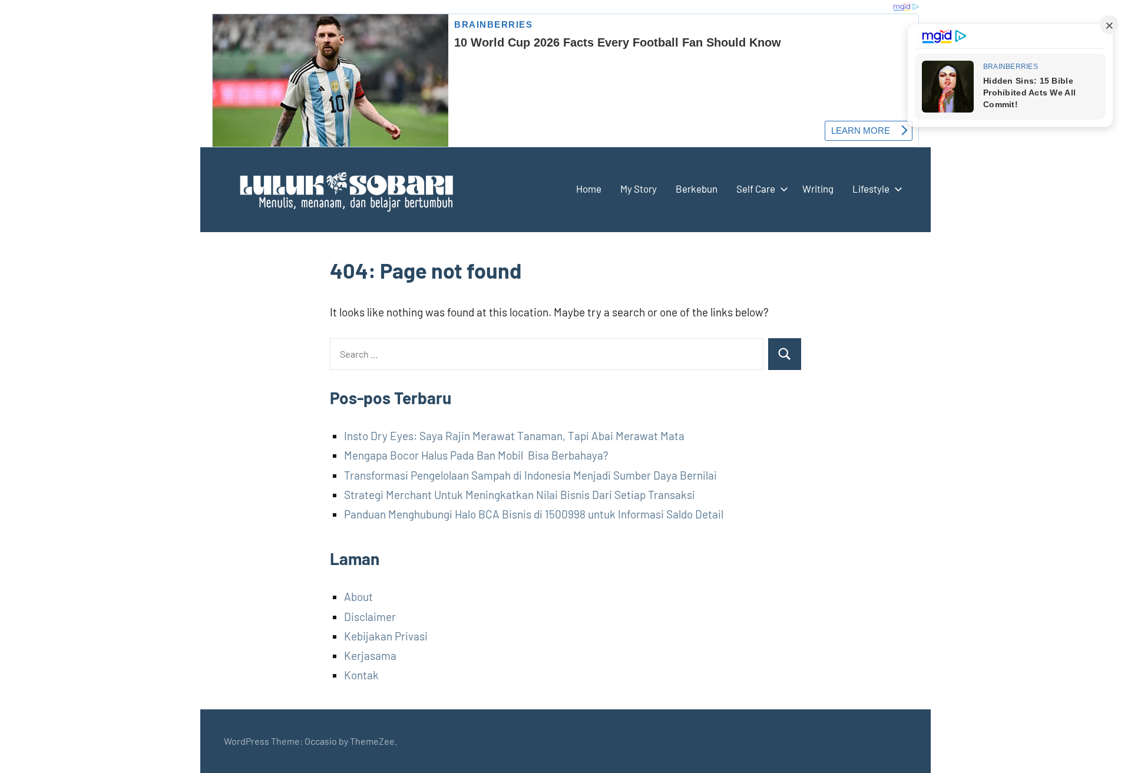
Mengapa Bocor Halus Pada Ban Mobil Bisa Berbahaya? (476, 455)
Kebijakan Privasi (386, 636)
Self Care (755, 188)
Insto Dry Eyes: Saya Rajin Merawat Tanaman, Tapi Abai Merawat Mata (514, 435)
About (358, 596)
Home (588, 188)
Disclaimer (370, 616)
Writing (818, 188)
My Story (638, 188)
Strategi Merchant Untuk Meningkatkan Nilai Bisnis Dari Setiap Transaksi (519, 494)
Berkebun (696, 188)
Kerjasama (370, 655)
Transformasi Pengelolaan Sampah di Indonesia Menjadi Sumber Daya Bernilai (530, 475)
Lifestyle (870, 188)
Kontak (361, 675)
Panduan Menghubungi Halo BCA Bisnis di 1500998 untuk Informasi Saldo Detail (533, 514)
